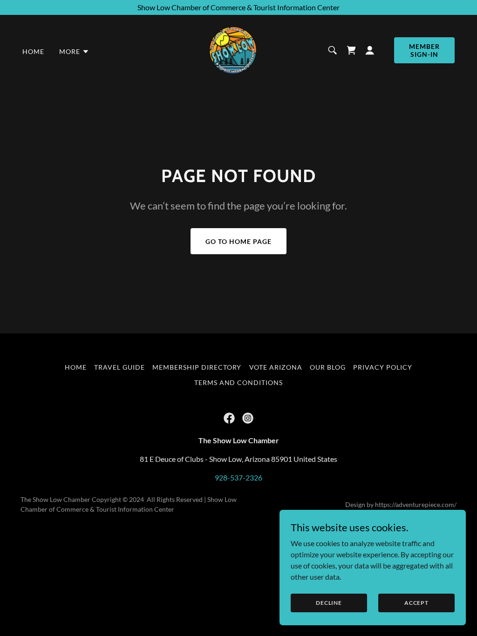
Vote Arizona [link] (276, 367)
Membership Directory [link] (197, 367)
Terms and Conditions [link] (238, 382)
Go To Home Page (238, 241)
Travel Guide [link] (119, 367)
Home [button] (76, 367)
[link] (233, 49)
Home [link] (33, 51)
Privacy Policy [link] (382, 367)
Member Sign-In (424, 50)
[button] (74, 51)
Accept (416, 602)
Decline (329, 602)
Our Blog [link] (328, 367)
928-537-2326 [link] (238, 477)
